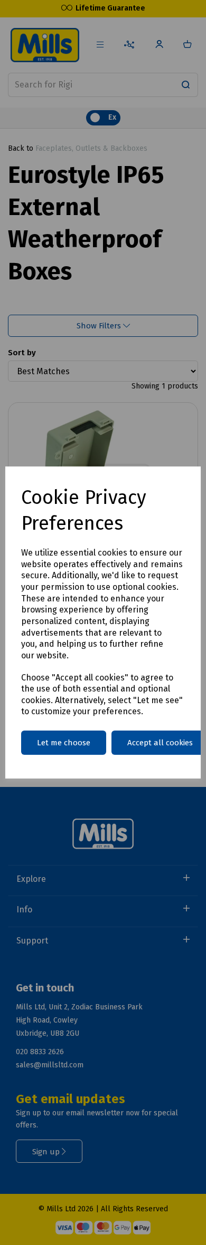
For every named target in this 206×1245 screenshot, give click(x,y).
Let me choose (63, 742)
